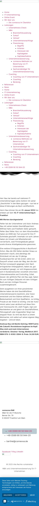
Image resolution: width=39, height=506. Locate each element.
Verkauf (16, 38)
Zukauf (16, 35)
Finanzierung (18, 43)
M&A (10, 30)
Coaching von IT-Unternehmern (26, 77)
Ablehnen (7, 495)
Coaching (12, 74)
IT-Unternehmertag (12, 15)
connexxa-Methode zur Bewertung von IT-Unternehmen (22, 64)
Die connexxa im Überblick (20, 22)
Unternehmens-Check (17, 28)
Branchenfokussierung (22, 33)
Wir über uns (9, 20)
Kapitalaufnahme (24, 56)
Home (6, 12)
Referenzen (9, 84)
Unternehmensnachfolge (23, 41)
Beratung (16, 82)
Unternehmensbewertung (19, 59)
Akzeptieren (20, 495)
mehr (32, 495)
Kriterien (20, 48)
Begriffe (20, 46)
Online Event (9, 17)
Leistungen (8, 25)
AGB (3, 422)
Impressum (26, 422)
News (6, 87)
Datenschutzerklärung (13, 422)
